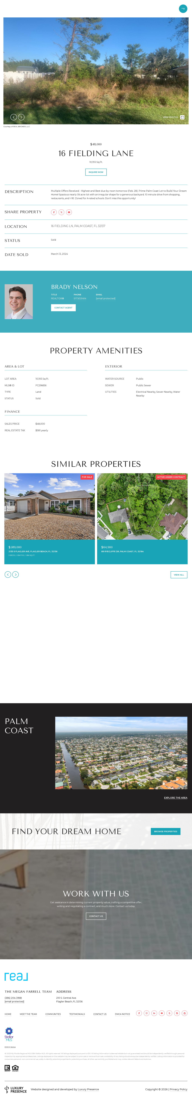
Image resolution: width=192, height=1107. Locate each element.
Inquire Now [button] (96, 172)
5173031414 (80, 298)
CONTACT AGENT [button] (63, 307)
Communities (147, 8)
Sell (129, 8)
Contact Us (100, 1014)
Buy (118, 8)
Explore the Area (175, 797)
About (167, 8)
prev (13, 117)
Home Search (100, 8)
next (21, 117)
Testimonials (77, 1014)
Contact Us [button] (96, 916)
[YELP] (169, 1013)
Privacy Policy (178, 1089)
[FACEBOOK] (139, 1013)
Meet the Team (28, 1014)
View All (179, 575)
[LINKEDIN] (154, 1013)
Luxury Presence (88, 1089)
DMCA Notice (122, 1014)
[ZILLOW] (184, 1013)
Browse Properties (165, 831)
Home (8, 1014)
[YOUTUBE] (162, 1013)
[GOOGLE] (177, 1013)
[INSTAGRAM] (146, 1013)
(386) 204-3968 (13, 998)
